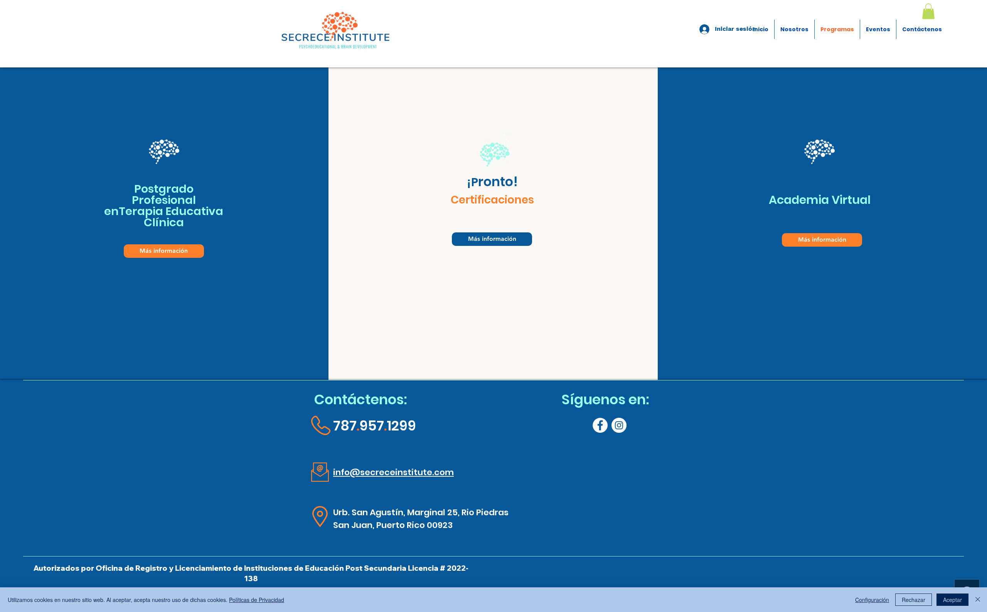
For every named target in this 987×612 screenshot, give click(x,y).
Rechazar (913, 600)
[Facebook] (600, 425)
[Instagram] (619, 425)
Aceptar (952, 600)
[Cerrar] (977, 600)
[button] (928, 11)
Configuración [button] (872, 600)
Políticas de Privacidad (256, 600)
